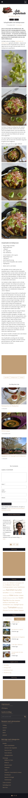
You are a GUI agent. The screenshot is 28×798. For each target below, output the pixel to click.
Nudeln (21, 598)
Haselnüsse (21, 587)
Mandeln (5, 598)
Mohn (17, 598)
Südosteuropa (7, 779)
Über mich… (5, 787)
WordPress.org (7, 672)
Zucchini (10, 610)
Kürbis (16, 595)
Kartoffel (7, 377)
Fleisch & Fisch (8, 750)
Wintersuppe (5, 431)
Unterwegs (5, 758)
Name (3, 484)
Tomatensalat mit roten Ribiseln (17, 652)
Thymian (5, 608)
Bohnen (4, 583)
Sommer (5, 727)
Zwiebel (22, 377)
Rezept (11, 19)
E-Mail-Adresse (3, 490)
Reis (13, 600)
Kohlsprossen (14, 377)
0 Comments (19, 25)
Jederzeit (5, 735)
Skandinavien (7, 775)
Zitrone (5, 610)
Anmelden (6, 665)
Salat (17, 602)
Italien (5, 770)
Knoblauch (18, 592)
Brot (8, 583)
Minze (13, 598)
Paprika (6, 600)
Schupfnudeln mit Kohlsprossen (14, 22)
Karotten (10, 589)
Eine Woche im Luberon (17, 629)
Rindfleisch (5, 602)
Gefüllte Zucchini (15, 622)
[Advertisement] (14, 364)
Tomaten (12, 607)
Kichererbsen (12, 592)
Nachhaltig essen (7, 785)
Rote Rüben (12, 602)
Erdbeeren (8, 585)
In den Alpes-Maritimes (17, 644)
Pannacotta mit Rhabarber (10, 406)
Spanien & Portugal (9, 777)
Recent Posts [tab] (8, 619)
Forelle (17, 585)
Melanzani (9, 598)
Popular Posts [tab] (19, 619)
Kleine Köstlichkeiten (9, 745)
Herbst (4, 730)
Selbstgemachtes (8, 755)
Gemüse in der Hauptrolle (10, 748)
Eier (4, 585)
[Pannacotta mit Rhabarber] (14, 395)
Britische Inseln (8, 765)
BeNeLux (6, 762)
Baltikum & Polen (8, 760)
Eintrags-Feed (7, 667)
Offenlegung (4, 708)
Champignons (18, 583)
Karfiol (4, 590)
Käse (11, 595)
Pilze (10, 600)
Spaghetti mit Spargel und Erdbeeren (13, 456)
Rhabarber (17, 600)
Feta (13, 585)
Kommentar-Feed (8, 670)
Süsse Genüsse (8, 752)
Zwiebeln (21, 610)
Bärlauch (12, 583)
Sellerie (12, 604)
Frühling (4, 725)
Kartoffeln (6, 592)
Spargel (16, 604)
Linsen (21, 595)
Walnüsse (20, 608)
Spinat (21, 604)
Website (3, 497)
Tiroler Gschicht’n (7, 782)
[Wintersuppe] (14, 420)
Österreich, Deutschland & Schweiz (12, 772)
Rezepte (5, 743)
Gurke (15, 587)
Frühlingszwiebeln (8, 587)
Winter (16, 19)
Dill (23, 583)
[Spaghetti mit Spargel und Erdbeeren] (14, 445)
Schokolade (6, 604)
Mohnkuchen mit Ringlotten (18, 637)
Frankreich (6, 767)
